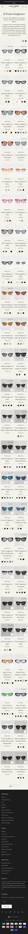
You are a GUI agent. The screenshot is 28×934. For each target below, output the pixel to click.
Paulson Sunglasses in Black (7, 95)
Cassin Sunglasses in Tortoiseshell (21, 156)
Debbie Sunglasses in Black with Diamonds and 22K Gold (7, 553)
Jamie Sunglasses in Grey (7, 585)
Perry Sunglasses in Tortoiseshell (7, 125)
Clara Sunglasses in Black (20, 95)
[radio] (5, 71)
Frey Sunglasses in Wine (20, 214)
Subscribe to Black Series (7, 868)
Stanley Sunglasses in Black (7, 64)
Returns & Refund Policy (7, 844)
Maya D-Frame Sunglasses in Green (7, 707)
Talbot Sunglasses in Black (7, 398)
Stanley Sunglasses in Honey (21, 183)
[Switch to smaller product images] (25, 41)
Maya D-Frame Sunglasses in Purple (21, 673)
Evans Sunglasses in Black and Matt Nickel (20, 429)
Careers (3, 805)
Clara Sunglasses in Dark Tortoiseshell (7, 275)
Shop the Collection (6, 870)
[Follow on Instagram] (10, 912)
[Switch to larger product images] (23, 41)
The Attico (7, 669)
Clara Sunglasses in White (20, 275)
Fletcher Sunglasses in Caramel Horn (20, 771)
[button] (10, 47)
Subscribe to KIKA (6, 823)
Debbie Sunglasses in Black (21, 64)
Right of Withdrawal (6, 854)
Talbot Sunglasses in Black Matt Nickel (21, 460)
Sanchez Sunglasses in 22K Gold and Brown (20, 306)
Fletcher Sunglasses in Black (7, 460)
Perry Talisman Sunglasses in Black (20, 367)
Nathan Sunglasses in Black (21, 552)
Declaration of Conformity (8, 818)
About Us (4, 797)
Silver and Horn (5, 873)
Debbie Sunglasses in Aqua (7, 491)
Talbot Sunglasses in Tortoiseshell (21, 585)
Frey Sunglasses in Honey (7, 183)
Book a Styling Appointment (8, 836)
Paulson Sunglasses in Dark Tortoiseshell (20, 244)
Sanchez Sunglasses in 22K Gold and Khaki (7, 306)
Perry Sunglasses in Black (7, 244)
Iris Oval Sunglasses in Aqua (7, 521)
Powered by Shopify (19, 920)
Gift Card (4, 852)
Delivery (3, 831)
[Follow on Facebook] (2, 912)
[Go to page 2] (17, 784)
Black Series (7, 363)
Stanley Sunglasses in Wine (7, 214)
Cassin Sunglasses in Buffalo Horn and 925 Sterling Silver (7, 741)
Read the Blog (5, 865)
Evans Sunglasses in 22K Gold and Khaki (7, 337)
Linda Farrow (7, 60)
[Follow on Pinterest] (14, 912)
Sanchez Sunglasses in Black (7, 643)
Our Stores (4, 834)
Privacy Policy (5, 815)
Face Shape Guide (6, 800)
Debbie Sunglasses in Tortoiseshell (21, 125)
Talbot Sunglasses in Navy (21, 491)
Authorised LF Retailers (7, 849)
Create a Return (5, 841)
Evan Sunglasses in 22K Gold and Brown (21, 337)
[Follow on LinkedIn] (18, 912)
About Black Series (6, 863)
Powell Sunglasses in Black (21, 643)
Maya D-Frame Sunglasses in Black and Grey (20, 708)
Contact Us (4, 839)
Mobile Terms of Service (7, 812)
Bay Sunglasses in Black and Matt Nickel (7, 429)
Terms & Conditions (6, 810)
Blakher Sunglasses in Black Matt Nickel (7, 367)
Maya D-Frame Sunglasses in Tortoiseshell (7, 675)
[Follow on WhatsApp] (22, 912)
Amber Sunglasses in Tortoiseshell (7, 156)
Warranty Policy (5, 847)
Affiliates (4, 807)
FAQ (3, 802)
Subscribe (7, 906)
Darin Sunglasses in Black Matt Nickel (20, 398)
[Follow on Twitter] (6, 912)
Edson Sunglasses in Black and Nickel (7, 616)
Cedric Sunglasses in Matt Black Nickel (7, 771)
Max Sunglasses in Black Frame (20, 616)
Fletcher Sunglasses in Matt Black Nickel (20, 740)
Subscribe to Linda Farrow (8, 820)
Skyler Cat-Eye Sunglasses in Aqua (20, 521)
